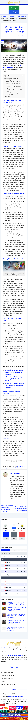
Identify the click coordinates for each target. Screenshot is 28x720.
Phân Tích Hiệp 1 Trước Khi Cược (15, 81)
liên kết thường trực (19, 468)
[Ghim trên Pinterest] (18, 461)
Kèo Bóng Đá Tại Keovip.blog (17, 16)
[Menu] (2, 3)
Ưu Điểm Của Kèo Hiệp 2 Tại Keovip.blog (14, 93)
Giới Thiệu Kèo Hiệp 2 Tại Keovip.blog (11, 79)
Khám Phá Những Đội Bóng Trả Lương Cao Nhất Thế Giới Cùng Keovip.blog (16, 616)
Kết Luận (7, 96)
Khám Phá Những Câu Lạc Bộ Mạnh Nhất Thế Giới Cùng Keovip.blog (15, 629)
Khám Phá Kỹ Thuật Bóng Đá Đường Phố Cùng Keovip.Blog (21, 508)
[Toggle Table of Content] (21, 76)
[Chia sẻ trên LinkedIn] (21, 461)
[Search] (26, 2)
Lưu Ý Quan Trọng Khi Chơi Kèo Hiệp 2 (15, 90)
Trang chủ (4, 16)
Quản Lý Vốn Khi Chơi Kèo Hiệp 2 (14, 87)
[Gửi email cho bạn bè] (15, 461)
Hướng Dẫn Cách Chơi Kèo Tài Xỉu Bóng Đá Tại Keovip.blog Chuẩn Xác (14, 372)
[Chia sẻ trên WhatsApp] (7, 461)
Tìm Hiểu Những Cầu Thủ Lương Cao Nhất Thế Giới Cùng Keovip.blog (16, 609)
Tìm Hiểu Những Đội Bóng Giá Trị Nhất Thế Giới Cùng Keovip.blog (16, 622)
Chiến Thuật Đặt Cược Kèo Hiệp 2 (15, 84)
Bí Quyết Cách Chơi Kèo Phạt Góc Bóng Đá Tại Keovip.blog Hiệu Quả (13, 379)
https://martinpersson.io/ (16, 696)
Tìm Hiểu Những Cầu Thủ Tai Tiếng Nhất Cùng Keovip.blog (15, 603)
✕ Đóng (3, 705)
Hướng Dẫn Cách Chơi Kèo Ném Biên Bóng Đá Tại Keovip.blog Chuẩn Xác (14, 385)
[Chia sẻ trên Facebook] (9, 461)
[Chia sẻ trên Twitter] (12, 461)
